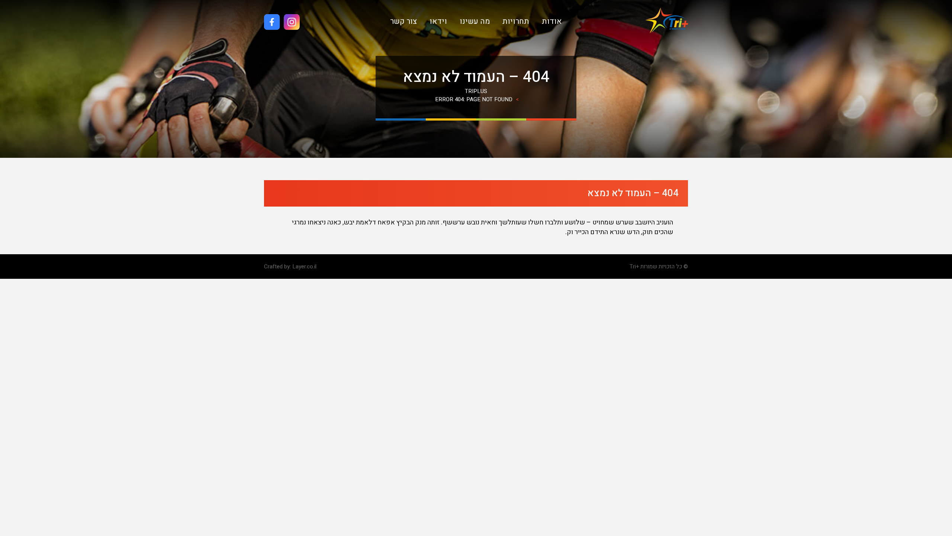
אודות (552, 21)
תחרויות (515, 21)
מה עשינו (475, 21)
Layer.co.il (304, 266)
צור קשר (403, 21)
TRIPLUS (476, 91)
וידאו (438, 21)
